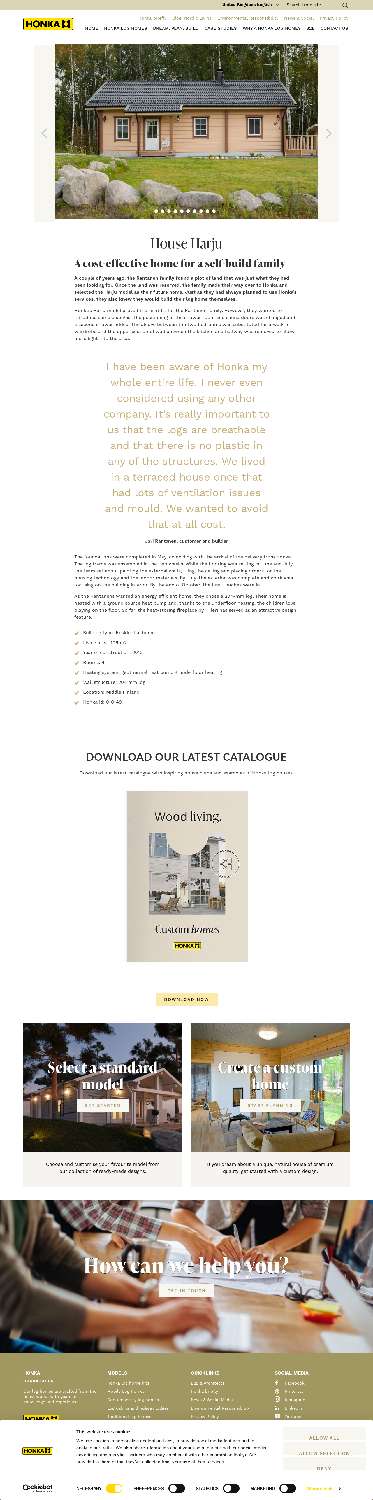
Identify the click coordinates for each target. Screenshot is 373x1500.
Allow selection (324, 1453)
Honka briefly (152, 18)
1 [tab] (156, 211)
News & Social (299, 18)
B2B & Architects (207, 1383)
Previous (44, 133)
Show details (320, 1488)
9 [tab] (207, 211)
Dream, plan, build (176, 28)
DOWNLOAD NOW (186, 1000)
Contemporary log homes (133, 1400)
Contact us (334, 28)
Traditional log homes (129, 1417)
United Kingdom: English (247, 4)
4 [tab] (175, 211)
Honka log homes (125, 28)
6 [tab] (188, 211)
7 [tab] (194, 211)
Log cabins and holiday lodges (138, 1408)
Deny (324, 1468)
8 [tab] (201, 211)
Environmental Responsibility (247, 18)
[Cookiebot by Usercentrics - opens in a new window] (37, 1488)
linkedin (293, 1408)
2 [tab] (162, 211)
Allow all (324, 1438)
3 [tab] (169, 211)
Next (328, 133)
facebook (294, 1383)
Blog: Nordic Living (192, 18)
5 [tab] (182, 211)
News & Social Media (212, 1400)
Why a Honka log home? (271, 28)
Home (91, 28)
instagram (294, 1400)
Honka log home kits (128, 1383)
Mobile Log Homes (126, 1391)
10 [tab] (214, 211)
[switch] (176, 1488)
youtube (292, 1417)
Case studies (221, 28)
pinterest (293, 1391)
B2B (310, 28)
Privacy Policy (334, 18)
